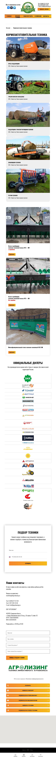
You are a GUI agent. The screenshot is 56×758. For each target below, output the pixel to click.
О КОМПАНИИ (38, 16)
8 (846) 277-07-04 (44, 3)
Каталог (8, 28)
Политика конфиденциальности (34, 679)
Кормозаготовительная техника (22, 28)
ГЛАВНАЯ (8, 16)
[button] (44, 9)
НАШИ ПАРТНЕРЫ (28, 16)
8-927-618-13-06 (13, 603)
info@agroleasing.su (46, 6)
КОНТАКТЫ (46, 16)
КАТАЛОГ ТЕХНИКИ (17, 16)
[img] (28, 6)
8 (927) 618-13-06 (44, 5)
